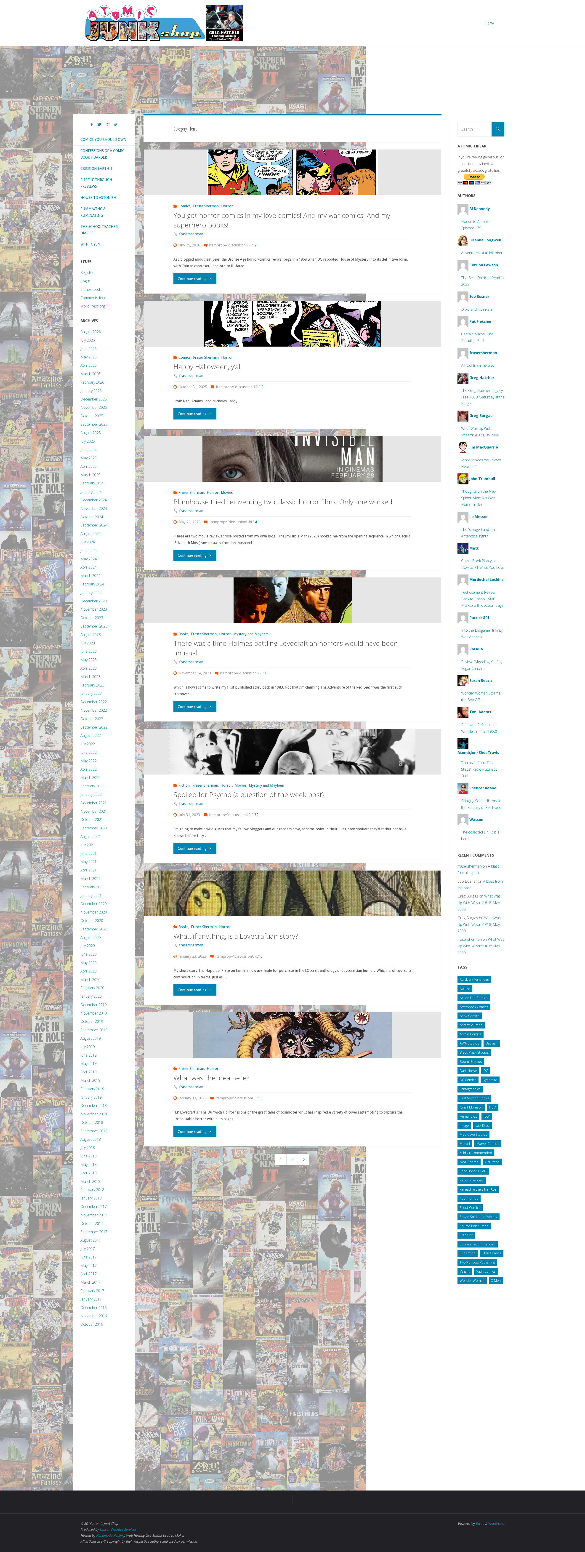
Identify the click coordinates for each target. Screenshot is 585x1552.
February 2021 (92, 887)
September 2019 (93, 1029)
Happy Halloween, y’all (207, 366)
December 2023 (93, 601)
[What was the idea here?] (292, 1035)
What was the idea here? (211, 1077)
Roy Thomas (469, 1198)
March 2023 (90, 676)
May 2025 (88, 457)
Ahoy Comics (469, 1016)
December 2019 (93, 1004)
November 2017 (93, 1215)
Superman (467, 1253)
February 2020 (92, 987)
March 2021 (90, 878)
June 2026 (88, 348)
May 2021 (88, 861)
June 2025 (88, 449)
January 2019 (91, 1097)
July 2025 (87, 441)
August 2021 (90, 836)
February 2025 (92, 483)
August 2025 (90, 432)
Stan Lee (466, 1235)
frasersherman (469, 866)
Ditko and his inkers (477, 309)
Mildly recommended (476, 1153)
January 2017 (91, 1299)
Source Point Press (474, 1226)
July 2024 (87, 542)
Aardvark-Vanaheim (474, 979)
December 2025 (93, 399)
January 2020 (91, 996)
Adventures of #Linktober (482, 252)
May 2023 (88, 659)
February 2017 (92, 1290)
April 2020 (88, 971)
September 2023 (93, 626)
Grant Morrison (471, 1107)
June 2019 (88, 1055)
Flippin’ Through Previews (96, 183)
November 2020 (93, 912)
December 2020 (93, 903)
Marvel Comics (487, 1143)
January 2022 (91, 794)
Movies (227, 492)
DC (486, 1071)
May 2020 (88, 962)
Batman (491, 1043)
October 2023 (91, 617)
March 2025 (90, 474)
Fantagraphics (470, 1089)
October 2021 (91, 819)
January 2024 (91, 592)
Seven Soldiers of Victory (478, 1217)
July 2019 (87, 1046)
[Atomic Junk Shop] (164, 23)
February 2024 (92, 584)
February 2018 (92, 1189)
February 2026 (92, 382)
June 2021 (88, 853)
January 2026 (91, 390)
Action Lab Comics (474, 998)
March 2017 (90, 1282)
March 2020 (90, 979)
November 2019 (93, 1013)
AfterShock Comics (474, 1007)
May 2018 (88, 1164)
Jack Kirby (482, 1125)
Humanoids (468, 1116)
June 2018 (88, 1156)
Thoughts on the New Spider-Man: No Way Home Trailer (479, 498)
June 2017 (88, 1257)
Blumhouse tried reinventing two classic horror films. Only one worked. (283, 501)
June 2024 (88, 550)
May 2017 (88, 1265)
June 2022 (88, 752)
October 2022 (91, 718)
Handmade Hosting (110, 1535)
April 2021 (88, 870)
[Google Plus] (108, 125)
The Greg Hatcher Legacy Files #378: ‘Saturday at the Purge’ (483, 397)
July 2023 (87, 643)
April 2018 (88, 1172)
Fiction (184, 785)
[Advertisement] (292, 80)
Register (87, 272)
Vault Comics (486, 1271)
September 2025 (93, 424)
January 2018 (91, 1198)
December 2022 (93, 701)
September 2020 (93, 929)
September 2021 (93, 828)
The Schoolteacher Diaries (99, 229)
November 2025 (93, 407)
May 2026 (88, 357)
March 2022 (90, 777)
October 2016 (91, 1324)
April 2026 (88, 365)
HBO (492, 1107)
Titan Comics (491, 1253)
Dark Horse (468, 1071)
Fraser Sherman (205, 206)
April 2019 (88, 1071)
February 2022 (92, 785)
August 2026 (90, 331)
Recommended (471, 1180)
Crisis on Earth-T (96, 168)
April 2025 (88, 466)
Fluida (479, 1523)
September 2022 (93, 727)
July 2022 (87, 743)
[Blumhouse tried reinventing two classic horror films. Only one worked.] (292, 459)
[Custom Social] (115, 125)
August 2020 (90, 937)
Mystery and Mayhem (251, 634)
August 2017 (90, 1240)
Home (489, 23)
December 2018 (93, 1105)
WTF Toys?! (90, 244)
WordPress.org (92, 306)
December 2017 (93, 1206)
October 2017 (91, 1223)
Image (464, 1125)
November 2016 (93, 1315)
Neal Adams (469, 1162)
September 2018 (93, 1130)
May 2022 (88, 760)
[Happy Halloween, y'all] (292, 324)
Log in (85, 280)
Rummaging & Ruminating (93, 212)
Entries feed (90, 289)
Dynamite (490, 1080)
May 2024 (88, 558)
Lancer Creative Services (118, 1529)
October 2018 (91, 1122)
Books (183, 634)
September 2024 (93, 525)
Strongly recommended (477, 1244)
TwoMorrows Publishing (477, 1262)
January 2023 (91, 693)
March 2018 (90, 1181)
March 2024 (90, 575)
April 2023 (88, 668)
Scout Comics (470, 1207)
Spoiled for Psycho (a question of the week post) (248, 794)
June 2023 (88, 651)
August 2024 (90, 533)
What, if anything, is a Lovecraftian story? (235, 936)
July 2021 (87, 844)
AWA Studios (469, 1043)
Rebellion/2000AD (473, 1171)
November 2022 (93, 710)
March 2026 (90, 373)
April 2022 (88, 769)
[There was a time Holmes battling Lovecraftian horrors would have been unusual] (292, 600)
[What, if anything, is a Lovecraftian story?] (292, 893)
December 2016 (93, 1307)
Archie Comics (470, 1034)
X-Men (496, 1280)
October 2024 (91, 516)
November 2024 (93, 508)
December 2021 (93, 802)
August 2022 (90, 735)
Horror (227, 206)
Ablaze (465, 988)
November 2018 (93, 1114)
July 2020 (87, 945)
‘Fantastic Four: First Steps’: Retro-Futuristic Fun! (479, 769)
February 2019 (92, 1088)
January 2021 (91, 895)
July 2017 (87, 1248)
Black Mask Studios (474, 1052)
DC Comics (468, 1080)
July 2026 (87, 340)
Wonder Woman (472, 1280)
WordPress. (496, 1523)
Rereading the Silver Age (478, 1189)
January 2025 (91, 491)
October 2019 (91, 1021)
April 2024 (88, 567)
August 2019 (90, 1038)
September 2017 (93, 1231)
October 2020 (91, 920)
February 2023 (92, 685)
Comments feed (93, 297)
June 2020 (88, 954)
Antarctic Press (471, 1025)
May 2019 (88, 1063)
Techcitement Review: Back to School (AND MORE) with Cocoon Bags (482, 599)
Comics (184, 206)
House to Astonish (98, 197)
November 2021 (93, 811)
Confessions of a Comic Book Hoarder (102, 154)
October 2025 (91, 415)
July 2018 (87, 1147)
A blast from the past (478, 365)
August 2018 (90, 1139)
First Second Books (474, 1098)
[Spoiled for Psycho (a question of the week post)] (292, 752)
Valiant (465, 1271)
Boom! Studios (471, 1061)
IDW (487, 1116)
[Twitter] (99, 125)
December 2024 (93, 499)
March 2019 (90, 1080)
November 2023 (93, 609)
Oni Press (492, 1162)
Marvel (465, 1143)
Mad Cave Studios (473, 1134)
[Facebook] (92, 125)
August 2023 (90, 634)
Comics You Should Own (103, 139)
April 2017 (88, 1273)
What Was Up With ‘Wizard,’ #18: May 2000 (479, 903)
